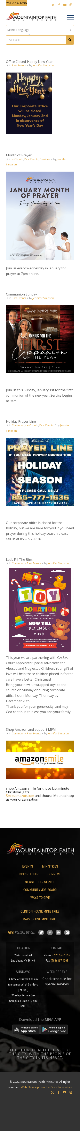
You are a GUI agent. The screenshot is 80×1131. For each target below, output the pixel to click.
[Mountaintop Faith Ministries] (32, 17)
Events (27, 866)
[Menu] (68, 18)
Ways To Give (40, 898)
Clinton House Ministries (40, 911)
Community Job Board (40, 890)
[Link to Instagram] (71, 5)
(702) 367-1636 (61, 955)
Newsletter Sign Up (40, 882)
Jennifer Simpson (43, 65)
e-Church (17, 159)
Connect (54, 874)
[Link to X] (53, 5)
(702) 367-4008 (59, 960)
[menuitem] (68, 18)
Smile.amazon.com (20, 795)
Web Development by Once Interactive (46, 1087)
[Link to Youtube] (65, 5)
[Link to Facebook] (59, 5)
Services (45, 159)
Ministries (50, 866)
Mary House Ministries (40, 919)
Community (19, 425)
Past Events (19, 65)
